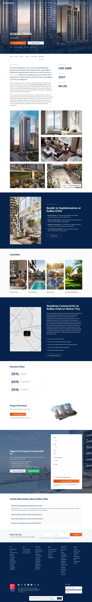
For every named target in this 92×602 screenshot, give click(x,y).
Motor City (26, 47)
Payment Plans (34, 56)
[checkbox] (54, 477)
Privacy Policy (56, 485)
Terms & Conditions (72, 484)
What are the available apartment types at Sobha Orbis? (27, 505)
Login (73, 2)
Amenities (21, 56)
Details (11, 56)
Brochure (41, 56)
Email (55, 444)
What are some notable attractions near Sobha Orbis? (26, 523)
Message (55, 464)
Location (27, 56)
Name (55, 437)
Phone (55, 450)
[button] (55, 453)
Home (11, 47)
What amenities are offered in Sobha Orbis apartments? (27, 514)
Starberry (22, 591)
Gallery (16, 56)
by (14, 38)
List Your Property (82, 2)
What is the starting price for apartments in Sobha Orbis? (27, 518)
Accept (59, 598)
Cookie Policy (52, 599)
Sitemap (35, 587)
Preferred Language (58, 457)
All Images (64, 185)
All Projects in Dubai (18, 47)
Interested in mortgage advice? (63, 477)
